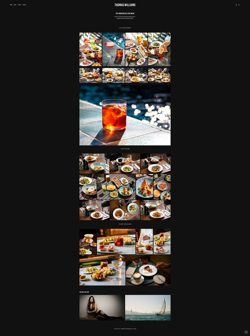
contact (24, 5)
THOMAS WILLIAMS (125, 5)
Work (11, 5)
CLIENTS (19, 5)
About (15, 5)
